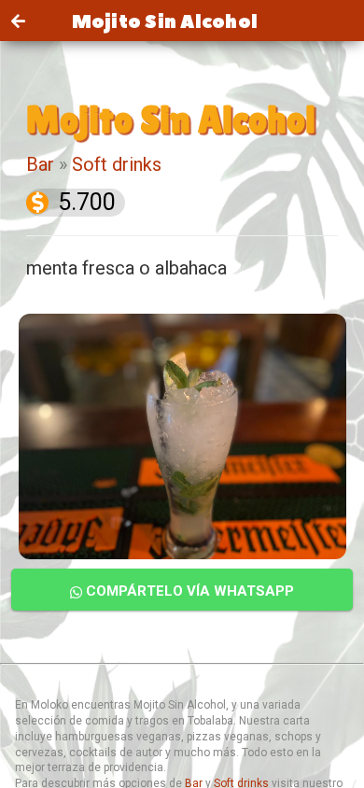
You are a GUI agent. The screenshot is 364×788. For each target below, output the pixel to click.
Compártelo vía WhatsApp (188, 591)
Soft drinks (116, 164)
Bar (40, 164)
